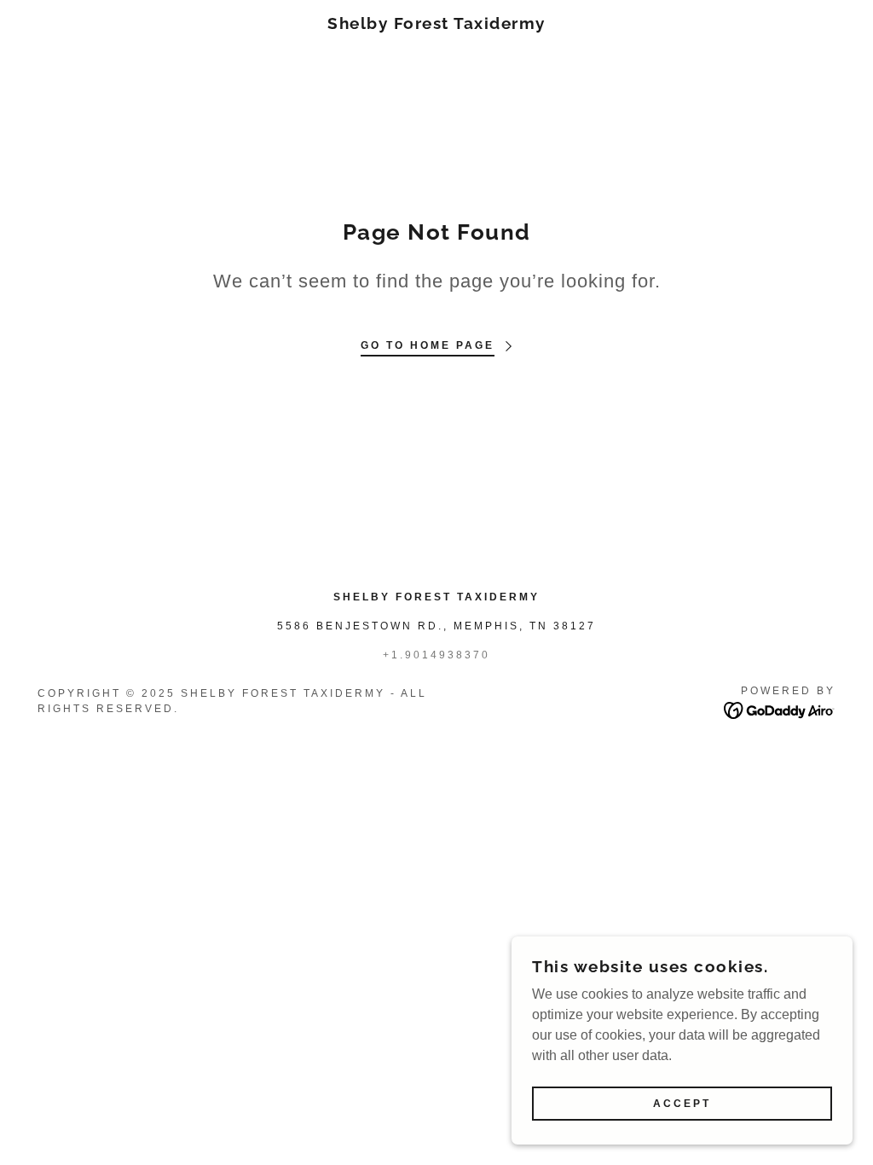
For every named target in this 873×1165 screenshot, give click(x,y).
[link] (436, 24)
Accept (682, 1104)
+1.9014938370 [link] (436, 655)
